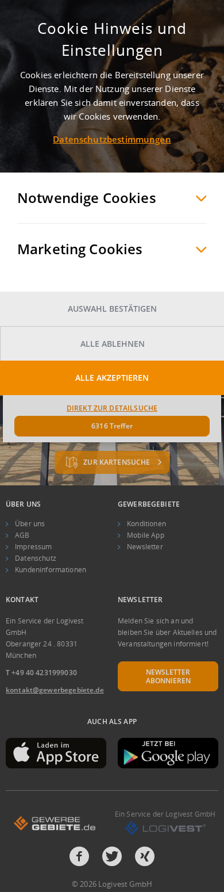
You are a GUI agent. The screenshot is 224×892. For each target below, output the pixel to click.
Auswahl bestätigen (112, 308)
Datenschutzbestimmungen (112, 139)
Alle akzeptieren (112, 377)
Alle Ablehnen (112, 343)
